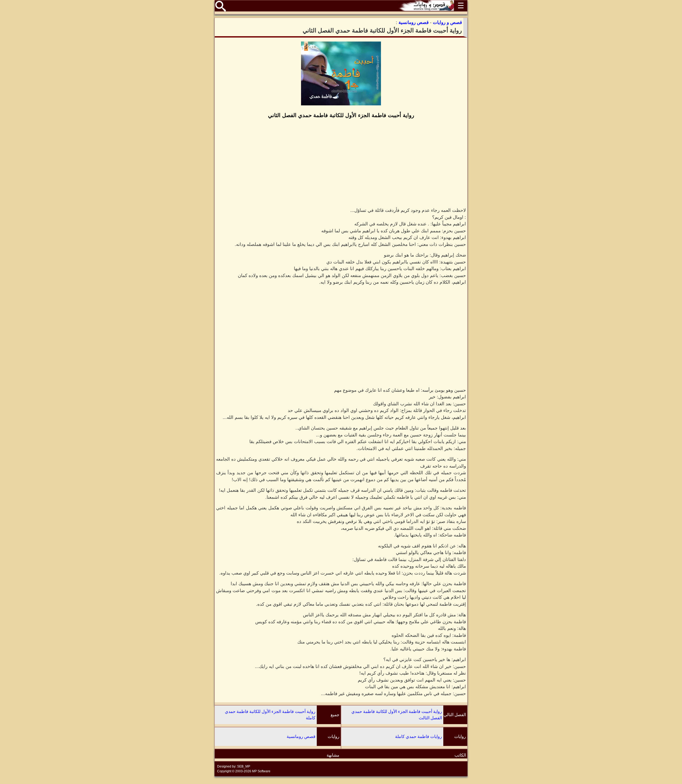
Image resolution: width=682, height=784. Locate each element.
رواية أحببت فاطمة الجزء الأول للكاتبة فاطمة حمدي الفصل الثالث (396, 714)
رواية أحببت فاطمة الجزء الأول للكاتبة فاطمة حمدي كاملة (270, 714)
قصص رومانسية (301, 736)
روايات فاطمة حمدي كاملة (418, 736)
